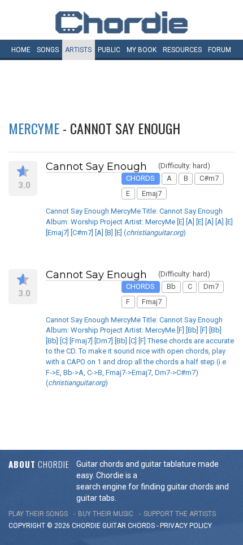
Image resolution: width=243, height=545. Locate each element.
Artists (78, 50)
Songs (48, 50)
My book (142, 50)
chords (141, 526)
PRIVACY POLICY (186, 526)
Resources (182, 50)
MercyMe (33, 128)
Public (109, 50)
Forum (219, 50)
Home (21, 50)
